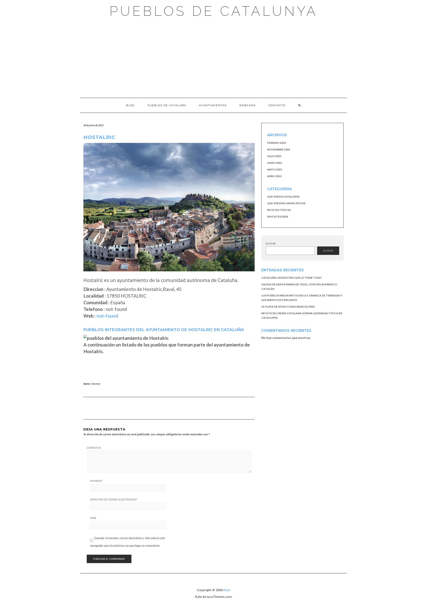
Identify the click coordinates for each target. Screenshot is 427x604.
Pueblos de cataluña (166, 105)
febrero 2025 (276, 142)
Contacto (277, 105)
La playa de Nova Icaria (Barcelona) (288, 306)
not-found (107, 315)
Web (93, 518)
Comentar (94, 447)
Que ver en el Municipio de (286, 203)
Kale (227, 590)
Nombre (96, 480)
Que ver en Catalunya (283, 196)
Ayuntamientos (213, 105)
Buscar (271, 243)
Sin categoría (277, 216)
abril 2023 (274, 176)
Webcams (247, 105)
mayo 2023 (274, 169)
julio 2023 (274, 156)
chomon (96, 383)
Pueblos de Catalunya (213, 11)
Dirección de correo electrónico (113, 499)
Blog (130, 105)
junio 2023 (274, 162)
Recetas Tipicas (279, 210)
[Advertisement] (213, 58)
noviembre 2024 (278, 149)
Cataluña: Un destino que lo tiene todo (291, 277)
